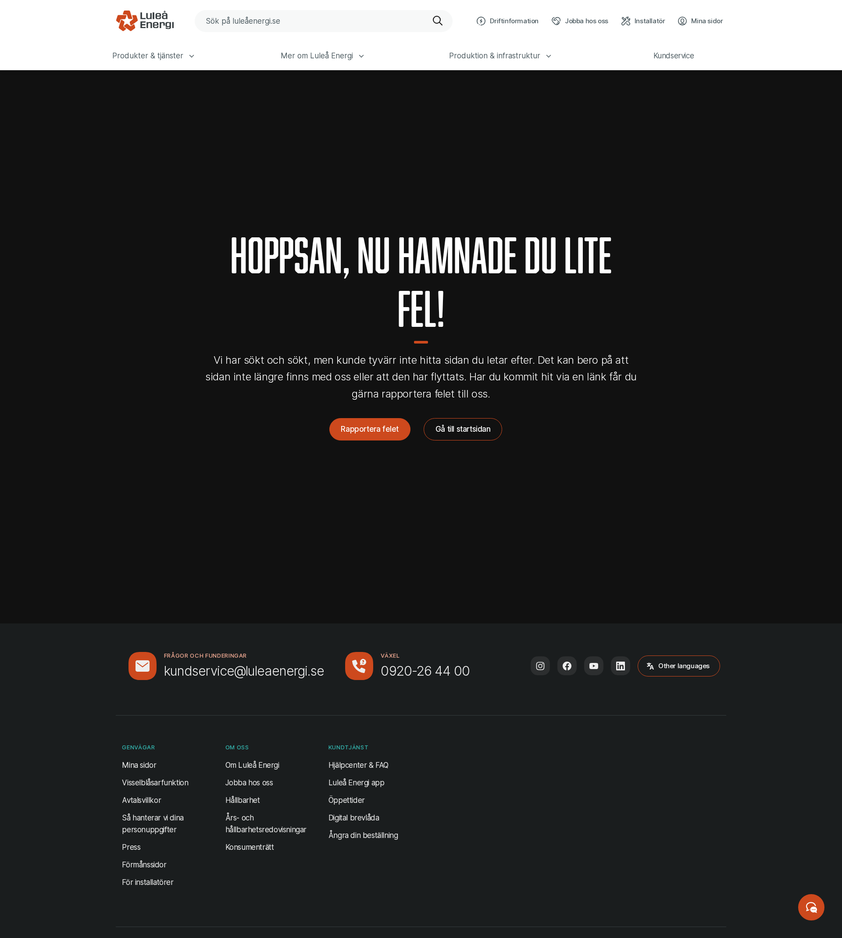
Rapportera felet (370, 429)
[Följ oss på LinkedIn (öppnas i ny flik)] (620, 666)
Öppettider (346, 800)
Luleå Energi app (356, 782)
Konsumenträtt (249, 847)
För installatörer (147, 882)
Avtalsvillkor (141, 800)
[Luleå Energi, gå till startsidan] (145, 21)
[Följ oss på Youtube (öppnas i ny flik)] (593, 666)
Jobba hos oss (249, 782)
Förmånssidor (144, 864)
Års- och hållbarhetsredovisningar (266, 823)
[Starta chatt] (811, 907)
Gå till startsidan (463, 429)
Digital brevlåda (353, 817)
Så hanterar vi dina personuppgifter (152, 823)
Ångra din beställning (363, 835)
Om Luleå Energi (252, 765)
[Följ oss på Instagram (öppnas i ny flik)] (540, 666)
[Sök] (438, 21)
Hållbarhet (242, 800)
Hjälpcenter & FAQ (358, 765)
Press (131, 847)
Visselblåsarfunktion (155, 782)
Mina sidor (139, 765)
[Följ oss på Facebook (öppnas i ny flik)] (567, 666)
